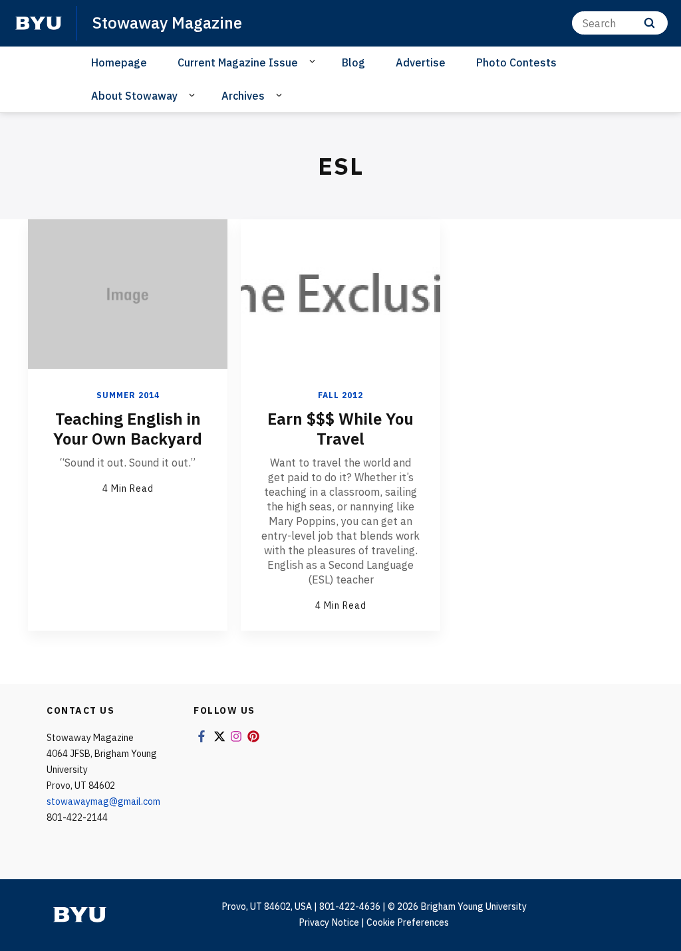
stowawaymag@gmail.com (103, 801)
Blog (353, 62)
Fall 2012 (340, 395)
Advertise (421, 62)
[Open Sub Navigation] (314, 61)
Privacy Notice (329, 922)
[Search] (649, 23)
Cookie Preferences (407, 922)
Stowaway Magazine (167, 22)
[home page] (38, 23)
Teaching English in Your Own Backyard (127, 428)
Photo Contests (516, 62)
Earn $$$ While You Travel (340, 428)
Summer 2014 (128, 395)
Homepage (119, 62)
